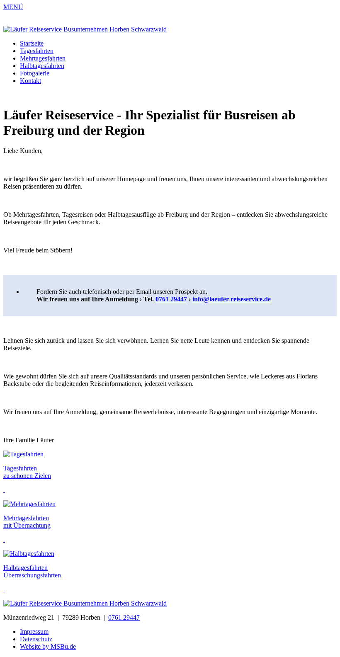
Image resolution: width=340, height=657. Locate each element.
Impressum (34, 631)
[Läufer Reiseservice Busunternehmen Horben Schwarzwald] (85, 29)
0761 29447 (171, 299)
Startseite (32, 43)
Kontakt (30, 80)
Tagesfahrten (36, 50)
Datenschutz (36, 638)
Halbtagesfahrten (42, 65)
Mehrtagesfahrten (43, 58)
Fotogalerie (34, 73)
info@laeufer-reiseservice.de (231, 299)
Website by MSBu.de (48, 646)
